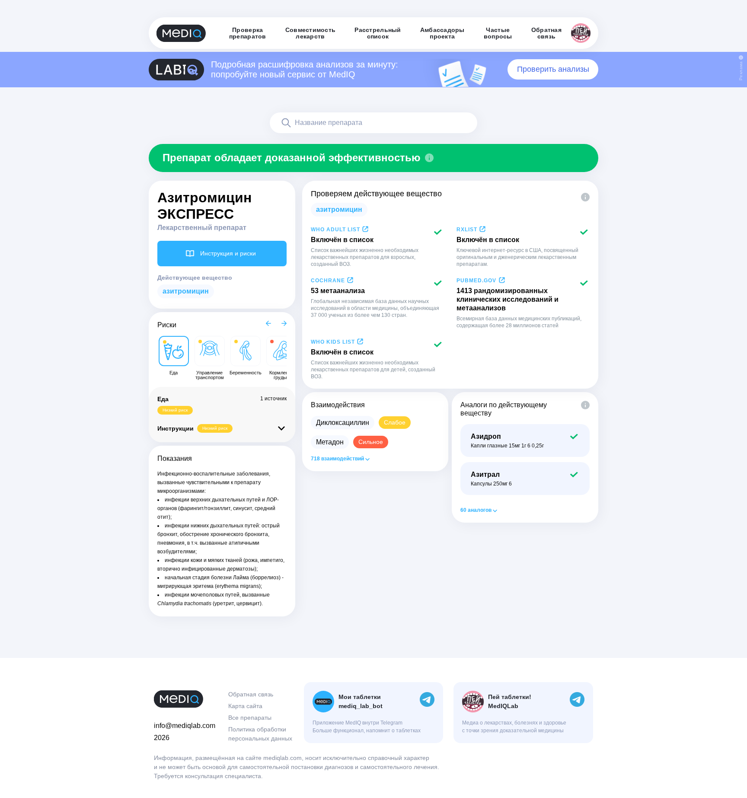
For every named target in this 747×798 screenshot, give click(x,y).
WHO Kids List (333, 342)
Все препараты (249, 717)
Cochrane (328, 281)
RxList (466, 230)
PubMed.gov (476, 281)
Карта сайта (245, 705)
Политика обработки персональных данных (260, 734)
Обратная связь (250, 694)
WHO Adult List (335, 230)
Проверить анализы (553, 69)
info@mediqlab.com (184, 725)
